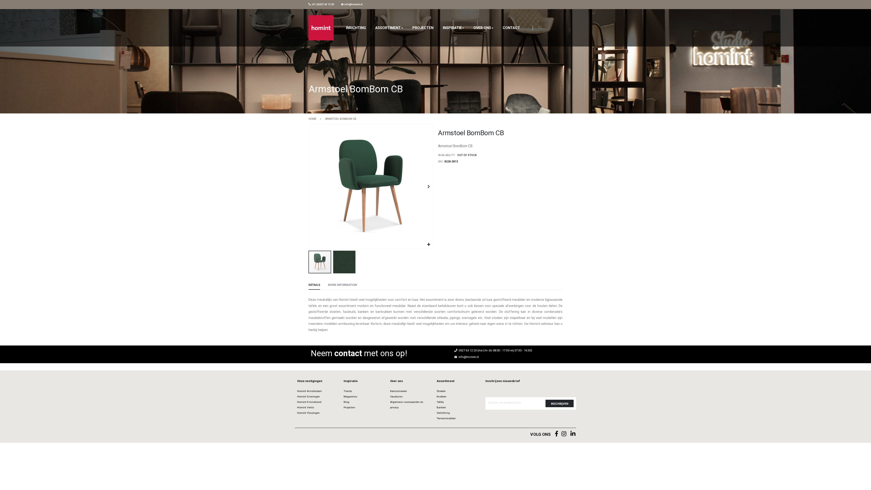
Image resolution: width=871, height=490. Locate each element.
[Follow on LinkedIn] (573, 434)
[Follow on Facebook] (556, 434)
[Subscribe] (559, 403)
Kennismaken (398, 391)
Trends (348, 391)
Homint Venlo (305, 407)
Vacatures (396, 396)
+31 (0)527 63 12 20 (322, 4)
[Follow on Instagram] (564, 434)
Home (312, 118)
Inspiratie (351, 381)
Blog (346, 402)
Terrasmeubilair (446, 418)
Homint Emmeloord (309, 402)
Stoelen (441, 391)
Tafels (440, 402)
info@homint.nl (353, 4)
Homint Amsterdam (309, 391)
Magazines (350, 396)
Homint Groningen (308, 396)
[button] (429, 245)
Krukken (441, 396)
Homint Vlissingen (308, 412)
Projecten (349, 407)
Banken (441, 407)
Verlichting (443, 412)
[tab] (314, 285)
